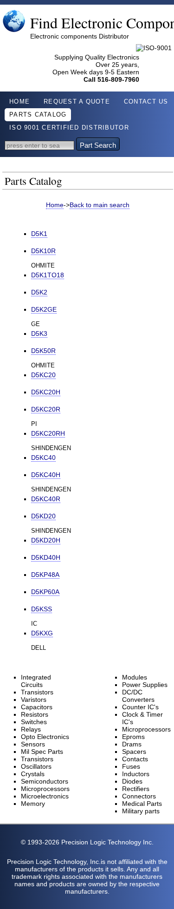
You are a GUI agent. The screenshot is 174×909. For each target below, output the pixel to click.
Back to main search (99, 205)
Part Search (98, 145)
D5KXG (42, 633)
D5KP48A (45, 574)
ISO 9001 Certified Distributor (69, 127)
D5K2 (39, 292)
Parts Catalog (37, 114)
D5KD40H (45, 557)
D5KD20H (45, 540)
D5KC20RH (48, 433)
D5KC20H (45, 392)
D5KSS (41, 609)
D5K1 (39, 233)
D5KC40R (45, 499)
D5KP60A (45, 591)
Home (19, 101)
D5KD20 (43, 516)
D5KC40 (43, 457)
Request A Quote (77, 101)
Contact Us (146, 101)
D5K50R (43, 350)
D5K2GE (44, 309)
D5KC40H (45, 474)
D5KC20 (43, 375)
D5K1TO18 (47, 275)
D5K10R (43, 251)
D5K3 (39, 333)
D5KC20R (45, 409)
